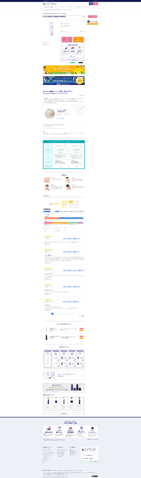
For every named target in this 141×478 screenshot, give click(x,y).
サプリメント (45, 460)
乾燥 (44, 16)
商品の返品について (73, 452)
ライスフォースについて (61, 449)
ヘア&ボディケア (45, 459)
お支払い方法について (73, 453)
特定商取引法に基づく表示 (61, 470)
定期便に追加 (78, 40)
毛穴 (46, 16)
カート (96, 4)
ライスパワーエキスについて (61, 450)
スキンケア (45, 450)
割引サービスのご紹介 (60, 452)
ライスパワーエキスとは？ (61, 118)
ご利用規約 (80, 470)
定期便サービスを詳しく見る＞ (93, 439)
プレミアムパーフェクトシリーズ (49, 453)
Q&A (70, 449)
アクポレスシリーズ (47, 456)
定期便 (81, 330)
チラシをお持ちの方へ (60, 453)
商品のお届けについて (73, 450)
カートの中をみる (92, 16)
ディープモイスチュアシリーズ (49, 452)
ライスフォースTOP (46, 9)
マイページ (91, 4)
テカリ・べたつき (56, 16)
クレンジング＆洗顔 (56, 9)
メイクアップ (45, 457)
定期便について (73, 56)
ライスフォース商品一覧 (47, 449)
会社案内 (54, 470)
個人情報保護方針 (69, 470)
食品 (43, 462)
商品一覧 (51, 9)
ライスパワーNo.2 (62, 16)
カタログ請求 (59, 456)
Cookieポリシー (75, 470)
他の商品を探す (64, 413)
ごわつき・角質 (50, 16)
